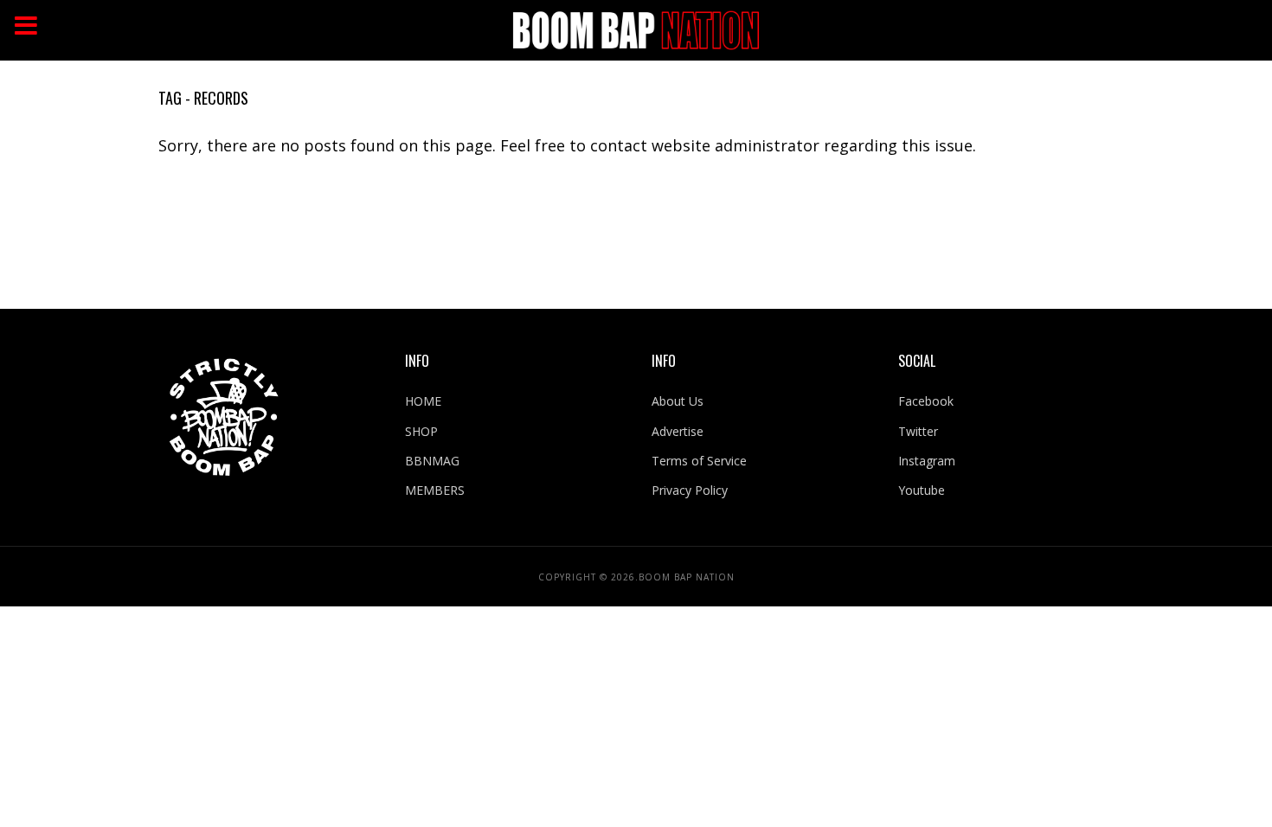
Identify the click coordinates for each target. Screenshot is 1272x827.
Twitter (918, 431)
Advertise (677, 431)
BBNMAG (432, 460)
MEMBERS (435, 490)
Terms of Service (699, 460)
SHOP (421, 431)
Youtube (921, 490)
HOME (423, 401)
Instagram (926, 460)
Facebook (926, 401)
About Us (677, 401)
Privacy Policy (690, 490)
